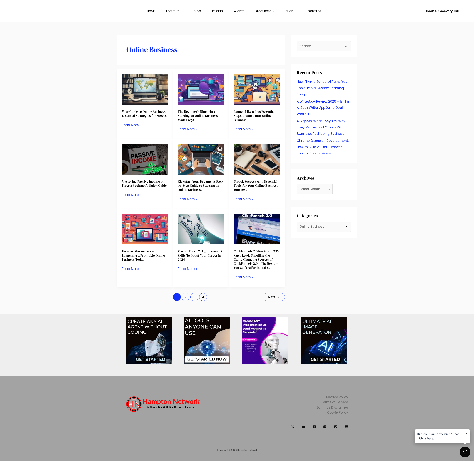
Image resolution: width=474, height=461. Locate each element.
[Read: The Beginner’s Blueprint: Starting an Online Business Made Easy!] (201, 89)
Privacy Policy (337, 397)
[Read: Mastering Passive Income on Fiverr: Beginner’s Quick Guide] (145, 159)
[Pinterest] (335, 427)
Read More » (131, 125)
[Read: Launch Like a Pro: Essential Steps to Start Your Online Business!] (257, 89)
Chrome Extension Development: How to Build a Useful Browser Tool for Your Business (323, 147)
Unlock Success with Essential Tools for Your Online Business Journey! (256, 185)
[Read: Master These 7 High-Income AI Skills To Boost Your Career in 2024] (201, 229)
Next (274, 297)
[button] (177, 11)
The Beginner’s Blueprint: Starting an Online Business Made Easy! (198, 115)
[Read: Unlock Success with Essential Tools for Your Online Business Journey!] (257, 159)
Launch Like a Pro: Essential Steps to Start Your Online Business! (254, 115)
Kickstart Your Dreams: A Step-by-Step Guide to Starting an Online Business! (201, 185)
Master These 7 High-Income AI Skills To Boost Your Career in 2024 (200, 255)
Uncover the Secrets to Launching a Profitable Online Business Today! (143, 255)
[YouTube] (303, 427)
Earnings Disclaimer (332, 407)
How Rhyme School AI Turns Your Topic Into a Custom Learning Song (322, 88)
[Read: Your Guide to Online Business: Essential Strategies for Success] (145, 89)
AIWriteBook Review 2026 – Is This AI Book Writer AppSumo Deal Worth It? (323, 107)
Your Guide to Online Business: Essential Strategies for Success (145, 113)
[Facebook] (314, 427)
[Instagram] (325, 427)
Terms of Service (334, 402)
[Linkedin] (346, 427)
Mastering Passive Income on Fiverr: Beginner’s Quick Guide (144, 183)
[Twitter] (292, 427)
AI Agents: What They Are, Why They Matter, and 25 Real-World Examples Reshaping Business (322, 127)
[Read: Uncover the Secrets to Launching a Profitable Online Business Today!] (145, 229)
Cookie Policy (337, 412)
